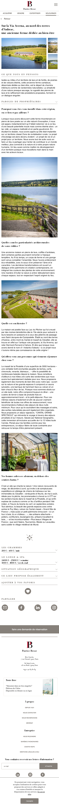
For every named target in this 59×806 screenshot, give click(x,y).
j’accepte (29, 801)
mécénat (29, 723)
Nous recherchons (29, 718)
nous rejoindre (29, 736)
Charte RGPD (29, 747)
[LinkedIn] (37, 607)
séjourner (51, 13)
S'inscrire (48, 766)
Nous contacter (29, 713)
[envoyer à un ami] (4, 607)
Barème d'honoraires (29, 741)
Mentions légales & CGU (29, 752)
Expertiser (35, 13)
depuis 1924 (29, 707)
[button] (29, 547)
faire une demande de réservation (29, 629)
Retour (6, 18)
